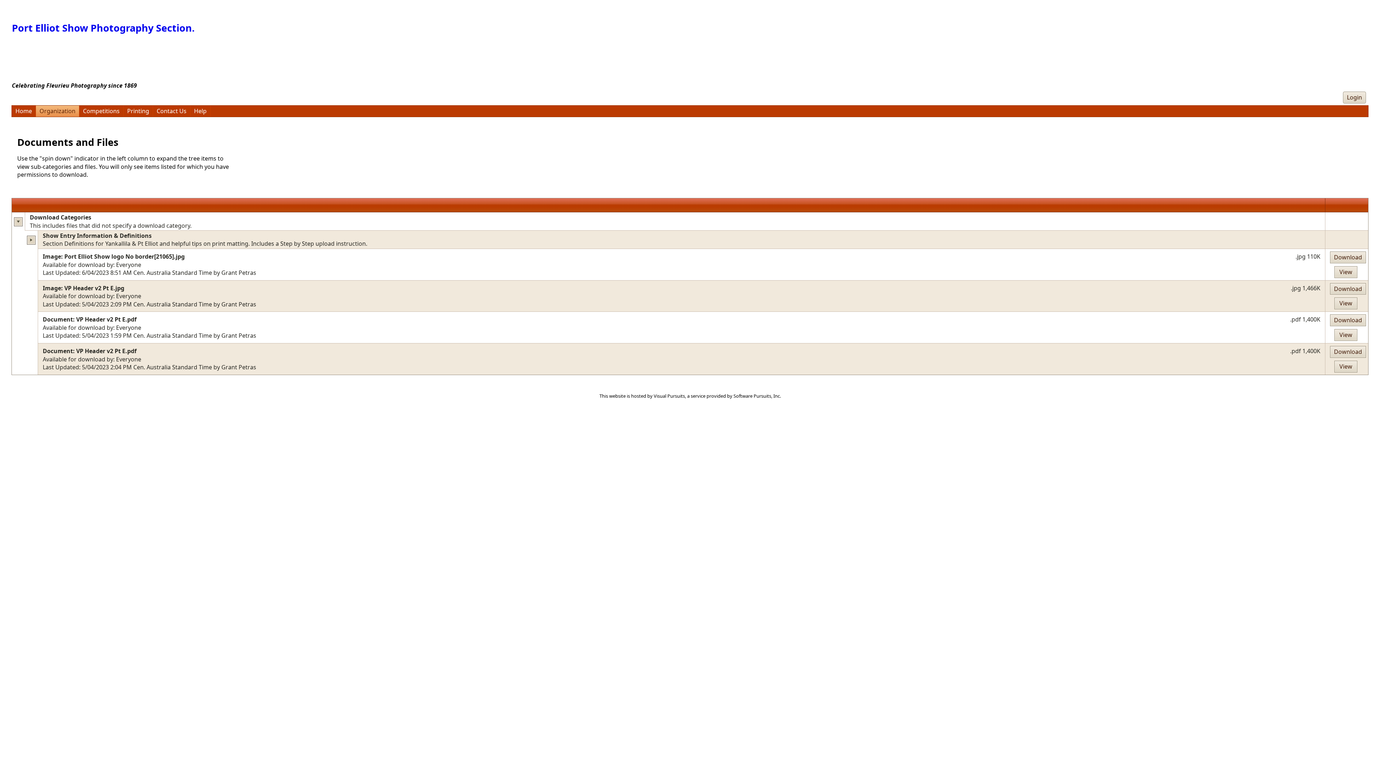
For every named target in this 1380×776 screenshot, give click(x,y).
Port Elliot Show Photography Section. (103, 27)
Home (23, 111)
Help (200, 111)
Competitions (101, 111)
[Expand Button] (31, 240)
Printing (138, 111)
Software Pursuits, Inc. (757, 396)
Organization (57, 111)
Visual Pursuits (669, 396)
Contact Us (172, 111)
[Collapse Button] (18, 221)
